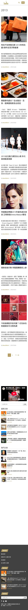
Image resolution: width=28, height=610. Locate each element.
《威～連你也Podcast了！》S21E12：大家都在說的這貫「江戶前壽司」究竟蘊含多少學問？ (16, 420)
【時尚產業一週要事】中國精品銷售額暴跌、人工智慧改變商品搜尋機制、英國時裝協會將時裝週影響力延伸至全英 (16, 440)
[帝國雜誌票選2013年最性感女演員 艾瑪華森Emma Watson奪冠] (14, 196)
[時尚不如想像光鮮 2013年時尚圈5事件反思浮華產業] (14, 29)
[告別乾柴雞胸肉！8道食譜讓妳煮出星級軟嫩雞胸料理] (3, 466)
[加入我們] (6, 601)
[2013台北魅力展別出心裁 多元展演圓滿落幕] (14, 140)
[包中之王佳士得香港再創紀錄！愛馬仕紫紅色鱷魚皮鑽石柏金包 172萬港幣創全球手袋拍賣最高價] (3, 459)
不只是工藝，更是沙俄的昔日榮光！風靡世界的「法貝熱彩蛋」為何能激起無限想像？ (16, 479)
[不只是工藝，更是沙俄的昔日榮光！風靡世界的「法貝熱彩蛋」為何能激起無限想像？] (3, 479)
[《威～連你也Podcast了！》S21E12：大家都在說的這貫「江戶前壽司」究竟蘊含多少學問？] (3, 420)
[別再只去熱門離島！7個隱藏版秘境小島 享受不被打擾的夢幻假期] (3, 433)
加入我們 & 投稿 (5, 563)
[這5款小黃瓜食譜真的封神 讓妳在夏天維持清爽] (3, 472)
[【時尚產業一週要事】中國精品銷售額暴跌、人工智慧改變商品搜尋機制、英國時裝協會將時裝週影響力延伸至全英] (3, 440)
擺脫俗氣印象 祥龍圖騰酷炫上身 (14, 267)
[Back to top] (23, 605)
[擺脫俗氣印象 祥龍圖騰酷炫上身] (14, 252)
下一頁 (17, 355)
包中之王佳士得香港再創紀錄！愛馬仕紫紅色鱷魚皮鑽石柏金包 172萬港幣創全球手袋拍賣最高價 (16, 459)
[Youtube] (4, 601)
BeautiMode (6, 67)
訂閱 (25, 404)
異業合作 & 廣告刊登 (6, 557)
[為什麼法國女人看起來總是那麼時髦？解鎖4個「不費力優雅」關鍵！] (3, 413)
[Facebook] (2, 601)
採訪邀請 (3, 560)
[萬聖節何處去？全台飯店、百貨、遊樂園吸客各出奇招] (14, 85)
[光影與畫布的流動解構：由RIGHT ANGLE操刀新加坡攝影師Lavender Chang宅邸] (3, 427)
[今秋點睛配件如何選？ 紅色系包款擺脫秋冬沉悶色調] (14, 307)
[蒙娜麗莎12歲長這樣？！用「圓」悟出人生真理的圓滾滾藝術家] (3, 452)
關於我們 (3, 554)
